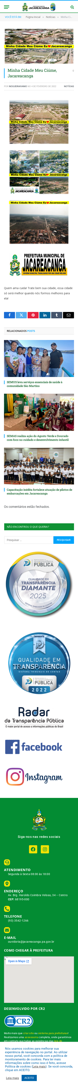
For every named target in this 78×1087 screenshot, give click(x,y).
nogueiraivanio (18, 86)
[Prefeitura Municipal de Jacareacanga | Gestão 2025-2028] (39, 7)
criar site (28, 1033)
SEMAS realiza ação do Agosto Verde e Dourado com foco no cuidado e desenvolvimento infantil (38, 438)
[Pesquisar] (72, 7)
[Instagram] (45, 849)
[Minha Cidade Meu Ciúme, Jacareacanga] (39, 46)
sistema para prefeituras (53, 1033)
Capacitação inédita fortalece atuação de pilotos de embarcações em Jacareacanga (39, 491)
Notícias (69, 86)
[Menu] (6, 7)
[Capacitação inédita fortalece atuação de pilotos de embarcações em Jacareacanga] (39, 466)
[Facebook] (33, 849)
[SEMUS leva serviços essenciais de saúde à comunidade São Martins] (39, 358)
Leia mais (39, 1066)
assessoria (31, 1037)
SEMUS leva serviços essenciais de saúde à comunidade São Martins (34, 384)
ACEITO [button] (29, 1077)
